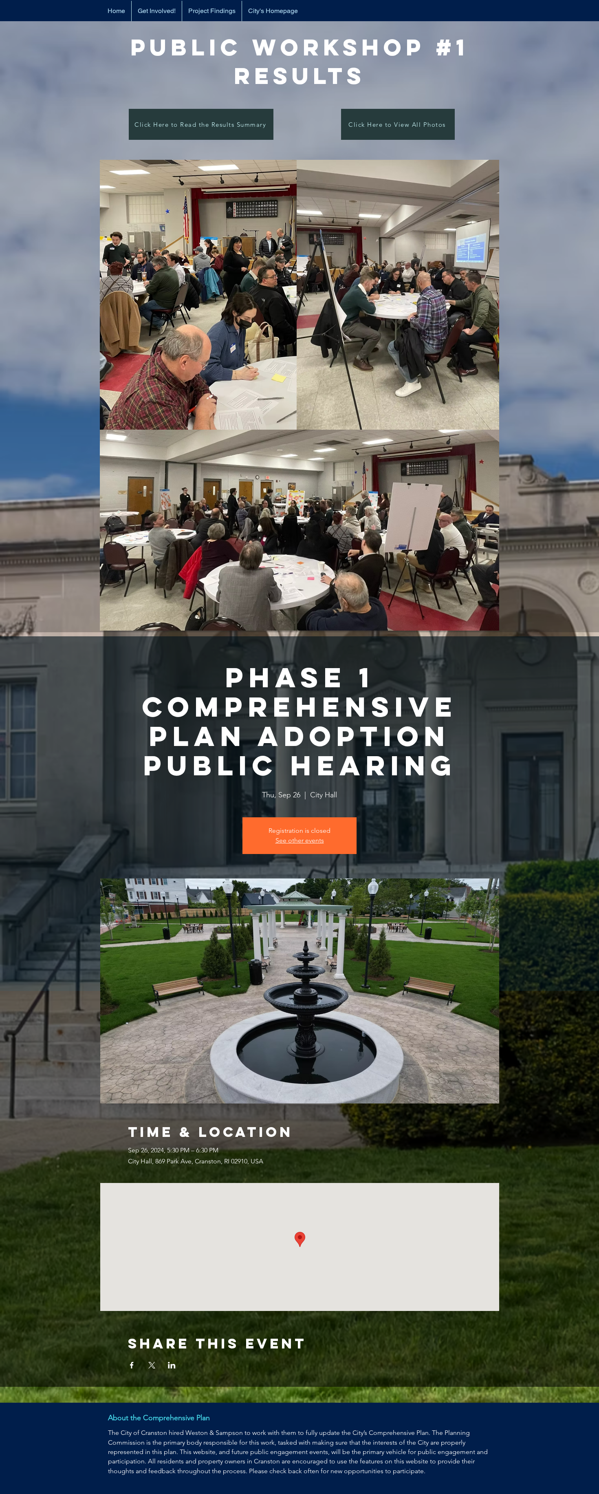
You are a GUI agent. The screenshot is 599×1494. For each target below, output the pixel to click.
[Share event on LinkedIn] (172, 1365)
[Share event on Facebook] (132, 1365)
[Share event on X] (152, 1365)
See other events (299, 840)
